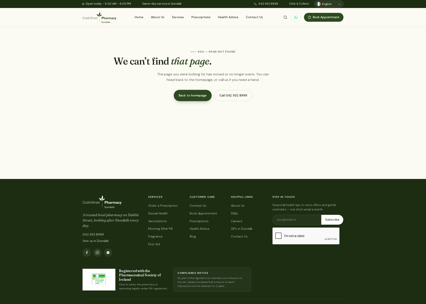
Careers (236, 221)
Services (178, 17)
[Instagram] (97, 252)
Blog (193, 236)
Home (139, 17)
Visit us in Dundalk (95, 241)
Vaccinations (157, 221)
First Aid (154, 244)
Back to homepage (193, 95)
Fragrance (155, 236)
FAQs (234, 213)
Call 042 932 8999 (233, 95)
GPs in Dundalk (241, 229)
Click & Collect (299, 4)
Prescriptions (201, 17)
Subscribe (332, 220)
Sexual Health (158, 213)
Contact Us (254, 17)
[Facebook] (87, 252)
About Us (157, 17)
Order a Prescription (162, 206)
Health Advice (228, 17)
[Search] (285, 17)
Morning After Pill (160, 229)
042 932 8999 (268, 4)
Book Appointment (203, 213)
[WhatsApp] (296, 17)
